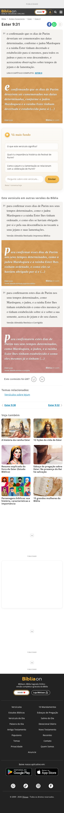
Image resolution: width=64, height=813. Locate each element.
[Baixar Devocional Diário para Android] (19, 772)
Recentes (47, 735)
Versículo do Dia (17, 718)
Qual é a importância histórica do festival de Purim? (29, 156)
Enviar (52, 179)
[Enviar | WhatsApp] (54, 24)
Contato (47, 740)
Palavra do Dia (17, 723)
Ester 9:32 (54, 405)
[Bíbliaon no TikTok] (26, 786)
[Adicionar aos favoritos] (60, 24)
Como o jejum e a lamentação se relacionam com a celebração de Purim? (29, 167)
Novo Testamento (47, 729)
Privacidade (16, 746)
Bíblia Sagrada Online (13, 13)
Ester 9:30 (10, 405)
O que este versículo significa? (22, 146)
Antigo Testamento (16, 729)
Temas (16, 740)
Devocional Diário (47, 723)
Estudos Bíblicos (16, 712)
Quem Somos (47, 746)
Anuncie (32, 752)
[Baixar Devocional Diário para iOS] (46, 772)
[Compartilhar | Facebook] (49, 24)
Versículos (17, 707)
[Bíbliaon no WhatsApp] (13, 786)
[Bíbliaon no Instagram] (38, 786)
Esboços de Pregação (47, 712)
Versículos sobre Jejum (17, 394)
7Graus (25, 797)
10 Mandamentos (47, 707)
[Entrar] (50, 12)
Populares (17, 735)
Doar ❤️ (21, 692)
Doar (41, 12)
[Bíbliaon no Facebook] (51, 786)
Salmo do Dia (47, 718)
